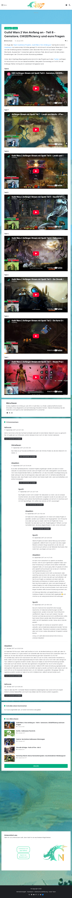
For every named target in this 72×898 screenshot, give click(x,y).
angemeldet (14, 709)
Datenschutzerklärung (41, 891)
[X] (9, 413)
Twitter (56, 59)
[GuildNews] (36, 4)
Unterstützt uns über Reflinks (23, 849)
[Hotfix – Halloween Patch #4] (9, 733)
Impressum (30, 891)
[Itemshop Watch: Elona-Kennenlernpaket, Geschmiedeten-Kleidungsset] (9, 758)
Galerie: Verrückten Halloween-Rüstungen (30, 739)
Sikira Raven (9, 40)
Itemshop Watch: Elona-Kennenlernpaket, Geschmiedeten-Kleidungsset (41, 756)
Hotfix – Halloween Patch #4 (25, 731)
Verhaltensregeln (21, 891)
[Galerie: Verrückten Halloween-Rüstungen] (9, 741)
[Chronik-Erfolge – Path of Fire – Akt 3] (9, 750)
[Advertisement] (36, 18)
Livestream (8, 47)
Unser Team (52, 891)
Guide (15, 28)
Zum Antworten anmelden (13, 438)
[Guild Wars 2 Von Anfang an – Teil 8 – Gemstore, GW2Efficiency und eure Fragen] (9, 725)
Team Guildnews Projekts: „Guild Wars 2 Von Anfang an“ (32, 45)
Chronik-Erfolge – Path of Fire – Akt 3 (28, 747)
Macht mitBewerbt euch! (23, 856)
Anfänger (8, 28)
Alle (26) (36, 766)
